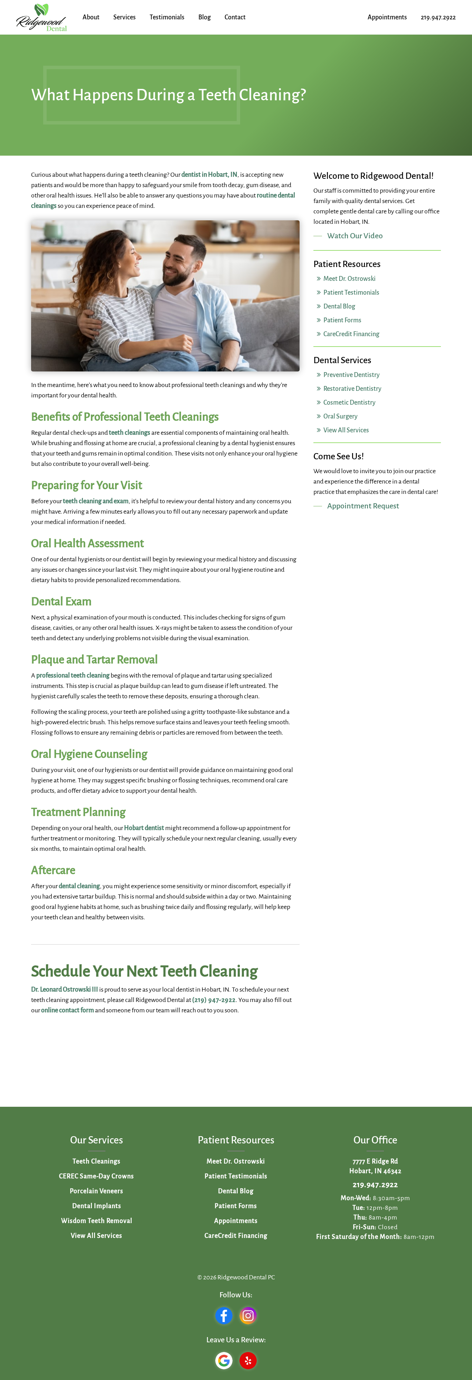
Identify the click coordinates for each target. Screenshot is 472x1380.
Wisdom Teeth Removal (96, 1220)
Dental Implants (96, 1206)
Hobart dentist (144, 828)
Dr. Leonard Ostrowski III (64, 989)
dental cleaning (79, 886)
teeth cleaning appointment (67, 999)
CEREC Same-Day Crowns (96, 1176)
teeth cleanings (129, 432)
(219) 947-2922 (214, 999)
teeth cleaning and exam (96, 501)
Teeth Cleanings (97, 1161)
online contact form (67, 1010)
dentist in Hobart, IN (209, 174)
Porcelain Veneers (96, 1191)
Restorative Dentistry (351, 388)
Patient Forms (341, 320)
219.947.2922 (375, 1184)
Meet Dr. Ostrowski (349, 278)
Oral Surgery (340, 416)
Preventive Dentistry (351, 374)
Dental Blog (338, 306)
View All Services (345, 430)
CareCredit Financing (350, 334)
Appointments (236, 1220)
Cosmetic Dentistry (349, 402)
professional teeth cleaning (73, 675)
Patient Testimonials (350, 292)
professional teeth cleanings (208, 384)
